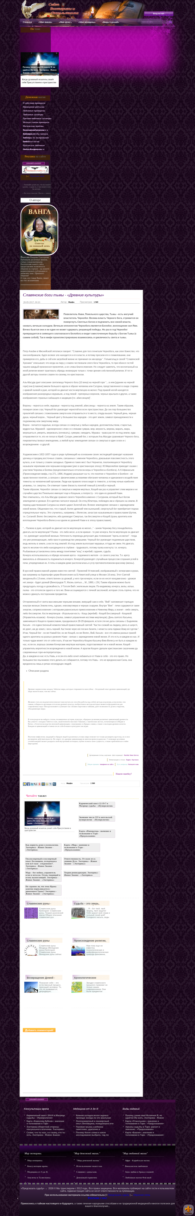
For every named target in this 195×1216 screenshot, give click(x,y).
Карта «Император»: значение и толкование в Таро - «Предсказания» (95, 833)
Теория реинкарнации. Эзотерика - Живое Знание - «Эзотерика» (81, 873)
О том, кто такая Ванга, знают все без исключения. (35, 279)
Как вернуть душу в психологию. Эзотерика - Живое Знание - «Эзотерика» (42, 847)
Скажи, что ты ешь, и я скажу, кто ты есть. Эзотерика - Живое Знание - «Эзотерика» (46, 1133)
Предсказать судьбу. (118, 1195)
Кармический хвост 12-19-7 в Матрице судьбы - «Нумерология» (96, 804)
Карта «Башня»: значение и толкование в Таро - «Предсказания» (144, 1133)
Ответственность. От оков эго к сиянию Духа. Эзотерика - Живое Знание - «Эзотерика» (80, 861)
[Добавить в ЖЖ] (50, 784)
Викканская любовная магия (136, 1167)
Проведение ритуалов (33, 107)
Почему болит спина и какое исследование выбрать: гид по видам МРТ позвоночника (92, 1133)
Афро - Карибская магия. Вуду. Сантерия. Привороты (139, 1161)
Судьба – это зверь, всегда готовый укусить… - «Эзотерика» (90, 904)
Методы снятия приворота (36, 122)
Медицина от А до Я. (37, 1172)
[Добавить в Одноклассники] (47, 784)
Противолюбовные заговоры (37, 118)
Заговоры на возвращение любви (36, 138)
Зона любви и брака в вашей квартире (139, 1173)
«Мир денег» (65, 22)
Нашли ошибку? (124, 774)
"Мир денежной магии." (88, 1160)
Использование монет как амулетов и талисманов (89, 1167)
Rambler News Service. (131, 755)
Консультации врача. (37, 1166)
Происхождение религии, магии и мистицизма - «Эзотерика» (90, 941)
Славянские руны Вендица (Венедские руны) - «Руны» (40, 941)
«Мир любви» (45, 22)
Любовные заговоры (33, 114)
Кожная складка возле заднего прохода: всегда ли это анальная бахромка (93, 1116)
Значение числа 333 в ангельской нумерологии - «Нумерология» (95, 818)
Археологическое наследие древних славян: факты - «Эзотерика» (91, 978)
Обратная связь (37, 176)
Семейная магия (31, 141)
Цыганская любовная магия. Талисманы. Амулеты (34, 145)
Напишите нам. (133, 764)
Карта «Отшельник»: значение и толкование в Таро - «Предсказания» (144, 1122)
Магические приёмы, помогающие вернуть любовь (33, 126)
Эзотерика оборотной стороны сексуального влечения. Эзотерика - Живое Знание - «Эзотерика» (46, 1128)
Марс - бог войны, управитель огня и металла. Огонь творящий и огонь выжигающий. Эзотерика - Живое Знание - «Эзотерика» (43, 876)
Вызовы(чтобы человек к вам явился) (35, 130)
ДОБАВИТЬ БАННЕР (33, 163)
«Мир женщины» (87, 22)
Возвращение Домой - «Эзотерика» (41, 978)
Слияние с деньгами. (86, 1172)
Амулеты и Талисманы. (39, 1177)
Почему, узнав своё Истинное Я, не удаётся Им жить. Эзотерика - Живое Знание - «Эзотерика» (40, 70)
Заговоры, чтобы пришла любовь (35, 134)
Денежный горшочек (86, 1177)
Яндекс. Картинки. (132, 760)
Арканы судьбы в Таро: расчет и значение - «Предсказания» (142, 1128)
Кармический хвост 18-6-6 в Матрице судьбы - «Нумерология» (46, 1116)
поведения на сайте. (106, 764)
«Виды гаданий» (110, 22)
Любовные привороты (34, 111)
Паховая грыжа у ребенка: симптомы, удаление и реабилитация (89, 1128)
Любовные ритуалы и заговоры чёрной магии (34, 149)
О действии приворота (34, 103)
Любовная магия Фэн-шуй (138, 1177)
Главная (27, 22)
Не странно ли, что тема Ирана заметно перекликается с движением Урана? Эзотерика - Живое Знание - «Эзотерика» (41, 890)
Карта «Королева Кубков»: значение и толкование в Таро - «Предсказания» (45, 1122)
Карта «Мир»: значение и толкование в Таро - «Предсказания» (76, 847)
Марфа (71, 302)
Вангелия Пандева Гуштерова (35, 257)
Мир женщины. (35, 1160)
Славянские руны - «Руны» (39, 904)
